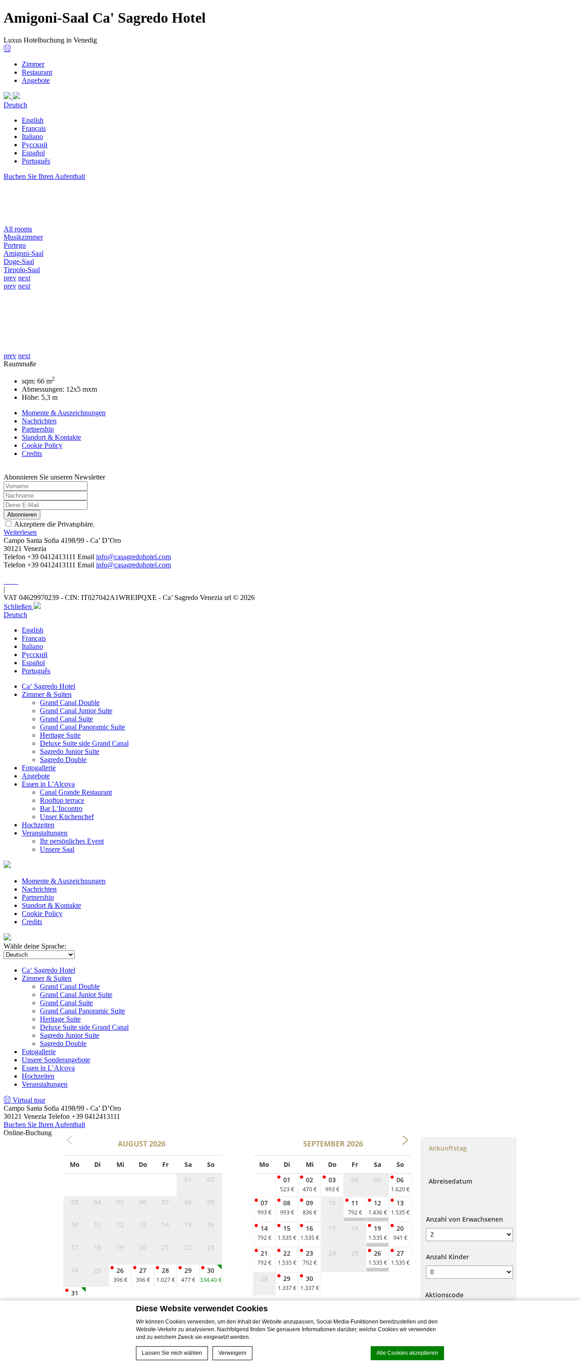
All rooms (18, 229)
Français (34, 128)
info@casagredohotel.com (133, 557)
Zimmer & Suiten (47, 694)
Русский (35, 145)
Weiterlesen (20, 532)
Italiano (32, 136)
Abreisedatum (450, 1181)
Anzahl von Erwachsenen (464, 1219)
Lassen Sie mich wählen (172, 1353)
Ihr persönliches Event (72, 841)
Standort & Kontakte (51, 437)
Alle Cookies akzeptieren (407, 1353)
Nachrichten (39, 421)
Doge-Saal (19, 261)
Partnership (38, 429)
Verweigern (232, 1353)
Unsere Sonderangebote (56, 1060)
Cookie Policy (42, 445)
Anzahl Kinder (447, 1256)
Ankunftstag (448, 1148)
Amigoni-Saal (24, 253)
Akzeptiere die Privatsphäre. (54, 524)
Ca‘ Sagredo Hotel (48, 686)
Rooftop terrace (62, 800)
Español (33, 153)
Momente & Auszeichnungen (64, 413)
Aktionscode (444, 1294)
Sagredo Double (63, 759)
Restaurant (37, 72)
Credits (32, 453)
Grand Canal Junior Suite (76, 711)
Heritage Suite (60, 735)
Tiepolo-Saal (22, 269)
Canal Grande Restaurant (76, 792)
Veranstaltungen (45, 833)
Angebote (36, 80)
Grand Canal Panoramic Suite (82, 727)
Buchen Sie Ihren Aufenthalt (44, 176)
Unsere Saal (57, 849)
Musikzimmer (23, 237)
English (33, 120)
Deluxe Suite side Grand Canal (84, 743)
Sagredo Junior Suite (69, 751)
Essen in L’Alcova (48, 784)
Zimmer (33, 64)
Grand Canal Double (70, 702)
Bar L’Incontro (61, 808)
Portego (15, 245)
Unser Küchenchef (67, 816)
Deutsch (15, 105)
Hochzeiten (38, 825)
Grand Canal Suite (66, 719)
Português (36, 161)
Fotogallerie (39, 768)
